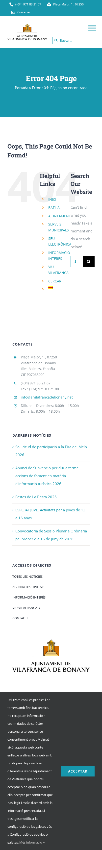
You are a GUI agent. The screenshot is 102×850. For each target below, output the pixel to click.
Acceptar (77, 771)
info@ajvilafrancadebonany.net (47, 397)
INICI (52, 199)
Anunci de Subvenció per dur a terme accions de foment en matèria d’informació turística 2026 (46, 475)
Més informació (31, 842)
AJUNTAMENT (59, 216)
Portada (21, 87)
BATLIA (54, 207)
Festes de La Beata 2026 (36, 496)
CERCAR (54, 281)
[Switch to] (55, 287)
